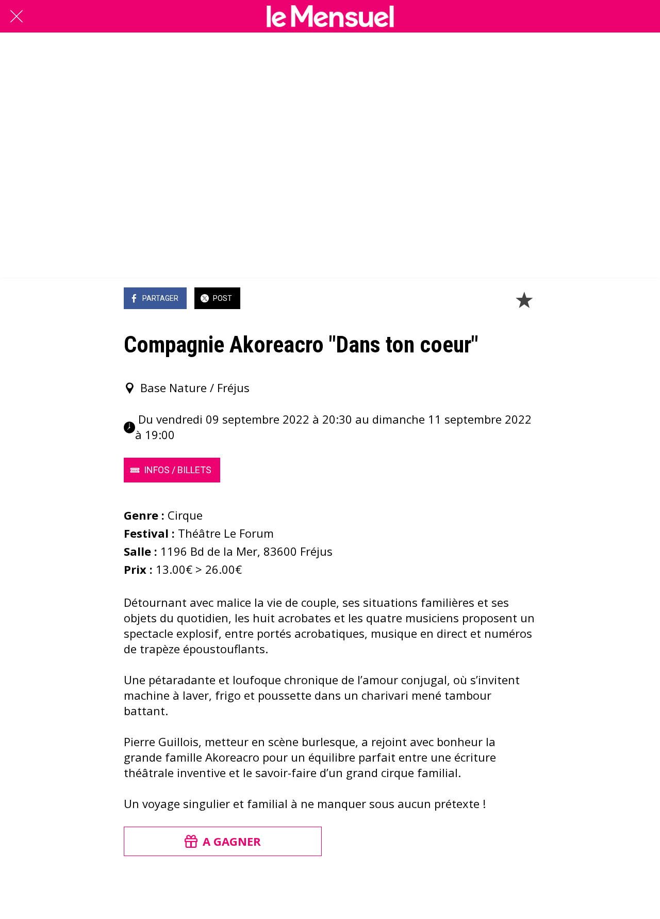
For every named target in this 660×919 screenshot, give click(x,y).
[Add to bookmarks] (524, 299)
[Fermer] (16, 16)
